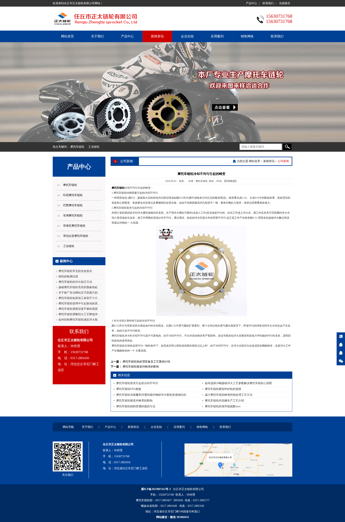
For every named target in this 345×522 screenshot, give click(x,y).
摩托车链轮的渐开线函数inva (222, 406)
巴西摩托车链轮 (73, 205)
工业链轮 (93, 146)
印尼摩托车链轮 (73, 195)
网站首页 (67, 36)
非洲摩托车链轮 (73, 215)
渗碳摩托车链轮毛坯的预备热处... (79, 287)
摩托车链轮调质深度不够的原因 (78, 308)
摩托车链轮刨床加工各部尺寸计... (79, 298)
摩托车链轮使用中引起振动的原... (79, 303)
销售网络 (247, 36)
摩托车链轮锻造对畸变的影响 (141, 366)
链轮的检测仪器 (68, 276)
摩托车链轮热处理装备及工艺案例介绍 (146, 361)
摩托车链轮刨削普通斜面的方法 (135, 406)
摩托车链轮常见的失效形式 (75, 271)
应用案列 (217, 36)
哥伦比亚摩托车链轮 (75, 235)
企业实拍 (187, 36)
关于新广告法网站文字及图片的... (79, 292)
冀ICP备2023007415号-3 (156, 489)
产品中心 (251, 3)
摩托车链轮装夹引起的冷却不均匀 (137, 383)
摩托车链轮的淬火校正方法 (75, 281)
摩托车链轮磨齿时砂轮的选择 (223, 389)
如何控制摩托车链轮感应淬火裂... (79, 319)
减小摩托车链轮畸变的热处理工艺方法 (228, 394)
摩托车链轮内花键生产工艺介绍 (224, 400)
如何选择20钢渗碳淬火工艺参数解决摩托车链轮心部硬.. (239, 383)
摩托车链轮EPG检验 (128, 389)
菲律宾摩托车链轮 (74, 225)
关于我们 (97, 36)
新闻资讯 (157, 36)
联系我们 (268, 3)
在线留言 (284, 3)
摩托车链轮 (77, 146)
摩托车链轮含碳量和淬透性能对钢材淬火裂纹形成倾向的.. (152, 394)
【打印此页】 (230, 181)
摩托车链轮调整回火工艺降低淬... (79, 314)
